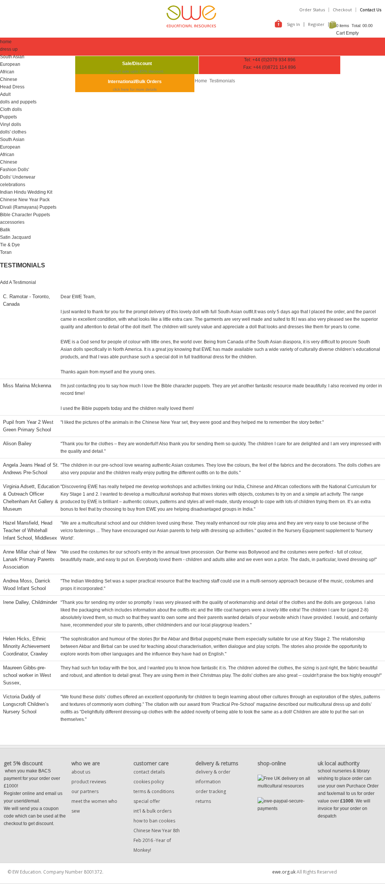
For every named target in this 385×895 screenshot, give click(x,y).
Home (201, 80)
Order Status (312, 9)
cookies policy (148, 781)
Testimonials (222, 80)
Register (316, 24)
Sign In (293, 24)
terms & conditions (153, 791)
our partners (85, 791)
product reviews (88, 781)
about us (80, 772)
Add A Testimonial (18, 282)
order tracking (211, 791)
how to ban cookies (154, 821)
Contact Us (370, 9)
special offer (146, 801)
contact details (149, 772)
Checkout (342, 9)
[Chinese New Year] (258, 816)
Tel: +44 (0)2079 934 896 (270, 59)
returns (203, 801)
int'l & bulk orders (152, 811)
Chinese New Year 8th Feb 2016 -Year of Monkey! (156, 840)
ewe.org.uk (284, 872)
